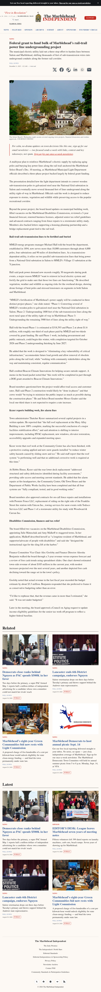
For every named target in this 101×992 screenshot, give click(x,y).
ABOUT (60, 30)
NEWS (6, 30)
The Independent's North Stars (50, 949)
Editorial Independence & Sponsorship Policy (50, 957)
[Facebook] (43, 981)
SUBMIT (50, 30)
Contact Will (50, 968)
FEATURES (17, 30)
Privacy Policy (50, 960)
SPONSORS (71, 30)
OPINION (29, 30)
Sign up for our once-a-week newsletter (53, 153)
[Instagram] (50, 981)
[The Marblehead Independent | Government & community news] (56, 17)
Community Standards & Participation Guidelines (50, 972)
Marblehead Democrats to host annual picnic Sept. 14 (72, 742)
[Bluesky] (57, 981)
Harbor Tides (15, 24)
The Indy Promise (50, 945)
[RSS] (64, 981)
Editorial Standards (50, 953)
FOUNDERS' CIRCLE (88, 30)
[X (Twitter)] (36, 981)
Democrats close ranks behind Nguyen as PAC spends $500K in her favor (25, 675)
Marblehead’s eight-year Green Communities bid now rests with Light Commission (22, 744)
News (11, 39)
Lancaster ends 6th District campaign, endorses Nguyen (69, 673)
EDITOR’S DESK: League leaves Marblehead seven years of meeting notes (74, 831)
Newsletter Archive (50, 964)
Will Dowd (14, 63)
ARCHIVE (39, 30)
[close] (98, 3)
